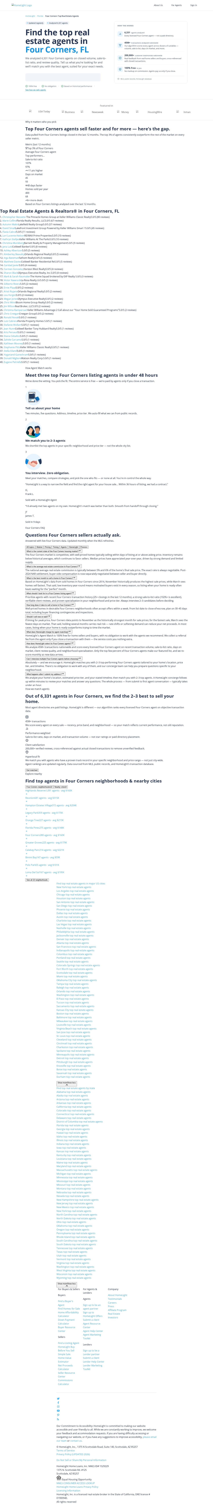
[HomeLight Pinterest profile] (58, 1415)
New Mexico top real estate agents (75, 1207)
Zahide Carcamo (13, 339)
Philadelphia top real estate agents (75, 931)
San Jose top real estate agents (73, 1032)
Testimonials (115, 1298)
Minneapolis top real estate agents (75, 1054)
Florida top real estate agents (73, 1125)
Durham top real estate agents (73, 1076)
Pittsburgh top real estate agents (75, 1062)
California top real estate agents (74, 1106)
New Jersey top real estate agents (75, 1203)
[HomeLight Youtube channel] (58, 1411)
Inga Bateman (11, 257)
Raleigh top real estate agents (73, 987)
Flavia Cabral (9, 231)
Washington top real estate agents (75, 995)
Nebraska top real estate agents (74, 1192)
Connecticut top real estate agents (75, 1114)
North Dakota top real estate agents (76, 1218)
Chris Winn (10, 302)
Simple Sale (64, 1354)
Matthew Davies (12, 261)
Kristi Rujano (11, 291)
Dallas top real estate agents (72, 913)
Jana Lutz (7, 246)
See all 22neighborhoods (37, 880)
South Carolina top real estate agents (77, 1240)
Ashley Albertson (13, 250)
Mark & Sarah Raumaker (17, 276)
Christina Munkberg (13, 243)
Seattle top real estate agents (73, 961)
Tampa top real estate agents (73, 984)
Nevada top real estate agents (73, 1196)
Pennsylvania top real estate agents (76, 1233)
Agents (64, 547)
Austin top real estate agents (72, 917)
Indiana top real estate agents (73, 1144)
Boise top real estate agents (72, 1069)
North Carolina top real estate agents (77, 1214)
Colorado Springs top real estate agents (78, 965)
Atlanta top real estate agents (73, 943)
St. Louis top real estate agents (73, 1036)
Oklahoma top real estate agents (74, 1225)
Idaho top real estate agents (72, 1136)
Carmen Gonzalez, (13, 269)
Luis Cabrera (11, 321)
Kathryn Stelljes (10, 239)
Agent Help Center (93, 1331)
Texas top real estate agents (72, 1251)
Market (39, 547)
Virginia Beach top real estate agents (77, 1028)
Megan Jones (11, 298)
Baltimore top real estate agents (74, 1017)
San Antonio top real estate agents (75, 902)
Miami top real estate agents (72, 976)
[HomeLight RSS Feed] (58, 1419)
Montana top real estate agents (74, 1188)
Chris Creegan (11, 313)
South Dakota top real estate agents (76, 1244)
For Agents (176, 5)
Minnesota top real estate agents (75, 1177)
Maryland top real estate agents (74, 1166)
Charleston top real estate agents (75, 1047)
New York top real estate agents (74, 887)
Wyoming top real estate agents (74, 1277)
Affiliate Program (117, 1310)
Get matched (32, 770)
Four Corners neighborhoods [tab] (39, 787)
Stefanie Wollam (12, 324)
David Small (8, 228)
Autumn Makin (10, 224)
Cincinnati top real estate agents (74, 1043)
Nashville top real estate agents (74, 928)
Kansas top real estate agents (73, 1151)
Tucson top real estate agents (73, 1002)
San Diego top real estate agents (74, 905)
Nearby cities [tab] (60, 787)
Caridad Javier (11, 265)
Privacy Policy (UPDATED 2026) (73, 1454)
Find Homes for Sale (69, 1308)
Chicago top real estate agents (73, 894)
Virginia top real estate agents (73, 1263)
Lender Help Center (93, 1361)
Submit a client (91, 1319)
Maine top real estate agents (72, 1162)
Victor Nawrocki (12, 280)
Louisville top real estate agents (74, 1024)
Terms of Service (66, 1450)
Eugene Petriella (12, 362)
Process (83, 547)
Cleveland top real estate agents (74, 1039)
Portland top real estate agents (74, 957)
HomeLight (30, 16)
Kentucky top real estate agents (74, 1155)
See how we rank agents (35, 90)
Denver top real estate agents (73, 939)
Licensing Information (68, 1490)
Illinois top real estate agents (72, 1140)
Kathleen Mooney (13, 343)
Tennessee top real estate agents (75, 1248)
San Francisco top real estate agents (76, 946)
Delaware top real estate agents (74, 1118)
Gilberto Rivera (12, 283)
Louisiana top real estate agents (74, 1158)
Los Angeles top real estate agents (75, 891)
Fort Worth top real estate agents (75, 969)
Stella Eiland (10, 350)
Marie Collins (9, 220)
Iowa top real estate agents (71, 1147)
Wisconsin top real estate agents (74, 1274)
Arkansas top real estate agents (74, 1103)
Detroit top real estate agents (73, 1058)
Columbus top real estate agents (74, 954)
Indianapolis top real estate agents (75, 950)
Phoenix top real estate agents (73, 909)
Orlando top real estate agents (73, 991)
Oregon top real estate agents (73, 1229)
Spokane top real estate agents (73, 1050)
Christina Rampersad (15, 310)
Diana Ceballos (12, 336)
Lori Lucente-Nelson (13, 235)
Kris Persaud (11, 332)
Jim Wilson (9, 306)
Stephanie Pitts (12, 347)
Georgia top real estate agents (73, 1129)
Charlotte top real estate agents (74, 920)
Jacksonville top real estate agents (75, 935)
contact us (76, 1440)
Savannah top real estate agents (74, 1073)
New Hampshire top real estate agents (78, 1199)
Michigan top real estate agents (74, 1173)
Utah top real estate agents (71, 1255)
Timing (56, 547)
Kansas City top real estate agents (75, 1010)
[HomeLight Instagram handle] (58, 1407)
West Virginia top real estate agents (76, 1270)
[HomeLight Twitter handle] (58, 1399)
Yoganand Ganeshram (16, 354)
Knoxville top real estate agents (74, 1065)
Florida (40, 16)
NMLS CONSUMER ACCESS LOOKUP (76, 1483)
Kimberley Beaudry (14, 254)
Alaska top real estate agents (72, 1095)
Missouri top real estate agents (73, 1184)
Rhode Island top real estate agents (76, 1237)
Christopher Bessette (14, 217)
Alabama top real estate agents (74, 1092)
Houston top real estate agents (74, 898)
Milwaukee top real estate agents (74, 1021)
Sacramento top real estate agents (75, 1006)
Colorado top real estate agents (74, 1110)
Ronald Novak (11, 317)
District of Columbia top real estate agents (80, 1121)
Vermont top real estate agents (74, 1259)
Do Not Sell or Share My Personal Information (81, 1460)
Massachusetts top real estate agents (77, 1170)
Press (111, 1306)
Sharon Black (11, 272)
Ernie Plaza (10, 287)
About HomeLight (117, 1295)
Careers (112, 1302)
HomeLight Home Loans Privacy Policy (77, 1486)
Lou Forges (10, 295)
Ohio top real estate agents (71, 1222)
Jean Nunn (9, 328)
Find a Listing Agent (68, 1343)
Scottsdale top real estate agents (74, 972)
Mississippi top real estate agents (75, 1181)
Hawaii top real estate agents (72, 1132)
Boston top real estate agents (73, 1013)
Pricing (48, 547)
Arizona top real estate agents (73, 1099)
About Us (158, 5)
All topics (30, 547)
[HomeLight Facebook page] (58, 1403)
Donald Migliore (12, 358)
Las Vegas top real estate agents (74, 924)
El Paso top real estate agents (73, 998)
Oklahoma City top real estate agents (77, 980)
